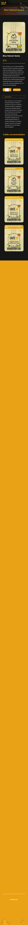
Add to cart (17, 90)
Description (8, 96)
